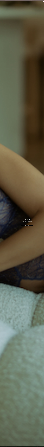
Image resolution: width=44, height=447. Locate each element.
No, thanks (27, 228)
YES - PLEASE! (27, 225)
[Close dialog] (43, 1)
